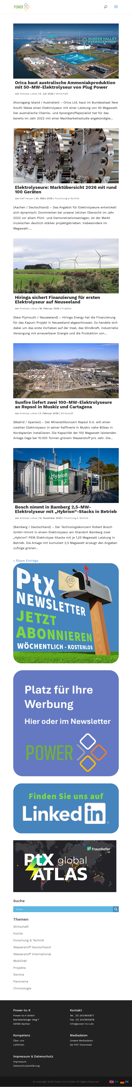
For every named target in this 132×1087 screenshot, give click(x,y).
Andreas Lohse (28, 93)
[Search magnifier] (116, 909)
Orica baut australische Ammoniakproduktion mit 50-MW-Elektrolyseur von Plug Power (65, 85)
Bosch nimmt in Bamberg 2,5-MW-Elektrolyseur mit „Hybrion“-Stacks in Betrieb (66, 509)
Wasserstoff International (32, 954)
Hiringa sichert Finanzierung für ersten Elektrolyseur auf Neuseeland (57, 299)
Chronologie (22, 988)
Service (18, 974)
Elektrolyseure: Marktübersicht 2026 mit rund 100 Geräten (66, 189)
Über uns (18, 1040)
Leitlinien (18, 1044)
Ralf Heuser (27, 198)
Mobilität (20, 961)
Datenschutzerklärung (26, 1065)
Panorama (20, 981)
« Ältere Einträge (25, 560)
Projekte (66, 308)
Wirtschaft (62, 93)
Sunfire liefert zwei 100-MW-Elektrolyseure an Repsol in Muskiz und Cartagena (63, 404)
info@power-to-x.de (82, 1023)
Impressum (19, 1061)
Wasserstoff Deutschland (32, 947)
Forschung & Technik (67, 198)
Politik (18, 933)
